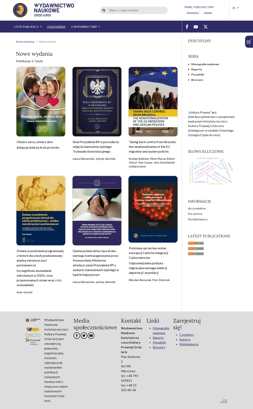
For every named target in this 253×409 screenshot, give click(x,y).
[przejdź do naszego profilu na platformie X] (205, 27)
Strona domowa (25, 41)
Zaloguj (208, 12)
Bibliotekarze (188, 344)
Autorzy (185, 339)
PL (234, 8)
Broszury (197, 79)
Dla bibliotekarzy (198, 219)
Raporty (196, 69)
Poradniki (197, 74)
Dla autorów (195, 213)
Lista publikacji (26, 26)
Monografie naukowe (205, 64)
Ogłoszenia (56, 26)
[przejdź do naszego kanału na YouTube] (196, 26)
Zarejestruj (193, 12)
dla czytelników (197, 208)
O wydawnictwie (84, 26)
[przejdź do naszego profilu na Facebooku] (187, 27)
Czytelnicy (186, 334)
